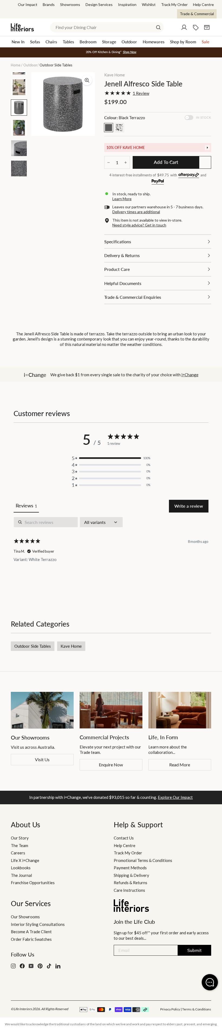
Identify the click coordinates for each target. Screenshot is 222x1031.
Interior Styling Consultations (38, 924)
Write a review (188, 505)
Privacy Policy (170, 1009)
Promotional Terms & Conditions (143, 860)
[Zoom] (87, 80)
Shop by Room (183, 41)
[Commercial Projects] (111, 710)
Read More (179, 764)
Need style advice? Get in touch (139, 225)
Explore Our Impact (175, 797)
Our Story (20, 837)
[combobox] (107, 27)
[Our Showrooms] (42, 710)
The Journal (21, 875)
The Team (19, 845)
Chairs (51, 41)
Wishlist (149, 4)
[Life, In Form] (179, 710)
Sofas (35, 41)
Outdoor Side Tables (32, 646)
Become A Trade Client (31, 931)
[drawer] (157, 147)
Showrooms (70, 4)
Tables (68, 41)
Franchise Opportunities (33, 882)
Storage (109, 41)
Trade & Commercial (197, 13)
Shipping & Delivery (131, 875)
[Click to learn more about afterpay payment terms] (188, 175)
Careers (18, 852)
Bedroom (88, 41)
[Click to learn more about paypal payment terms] (158, 181)
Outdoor (129, 41)
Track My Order (174, 4)
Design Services (99, 4)
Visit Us (42, 759)
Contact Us (124, 837)
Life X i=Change (25, 860)
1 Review (141, 93)
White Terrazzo (119, 127)
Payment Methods (130, 867)
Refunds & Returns (130, 882)
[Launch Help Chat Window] (210, 982)
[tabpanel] (111, 554)
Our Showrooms (25, 916)
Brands (49, 4)
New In (18, 41)
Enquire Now (111, 764)
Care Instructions (129, 890)
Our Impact (27, 4)
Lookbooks (21, 867)
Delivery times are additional (136, 211)
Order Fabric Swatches (31, 939)
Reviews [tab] (26, 505)
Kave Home (114, 74)
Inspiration (127, 4)
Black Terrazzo (108, 127)
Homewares (154, 41)
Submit (194, 950)
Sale (205, 41)
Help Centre (203, 4)
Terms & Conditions (196, 1009)
